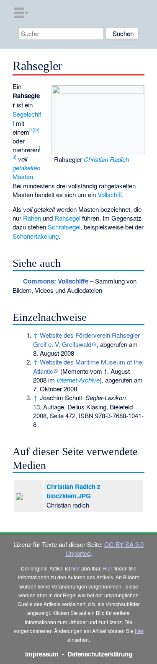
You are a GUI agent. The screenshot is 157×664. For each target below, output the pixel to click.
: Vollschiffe (55, 281)
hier (75, 568)
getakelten (26, 167)
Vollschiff (110, 194)
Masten (23, 176)
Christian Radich (106, 159)
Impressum (42, 654)
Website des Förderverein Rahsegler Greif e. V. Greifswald (86, 339)
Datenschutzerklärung (99, 654)
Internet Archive (78, 379)
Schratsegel (64, 226)
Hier (107, 568)
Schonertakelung (36, 236)
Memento (75, 371)
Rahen (32, 218)
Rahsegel (67, 218)
